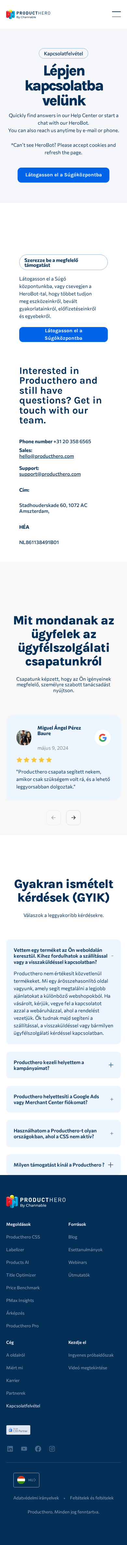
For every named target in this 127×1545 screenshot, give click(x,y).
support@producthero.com (50, 474)
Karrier (13, 1380)
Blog (72, 1236)
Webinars (77, 1262)
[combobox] (26, 1480)
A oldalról (15, 1355)
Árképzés (15, 1313)
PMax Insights (20, 1300)
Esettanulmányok (85, 1249)
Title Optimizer (21, 1275)
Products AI (17, 1262)
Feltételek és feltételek (92, 1497)
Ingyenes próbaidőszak (91, 1355)
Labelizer (15, 1249)
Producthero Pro (22, 1325)
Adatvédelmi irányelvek (36, 1497)
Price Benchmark (23, 1287)
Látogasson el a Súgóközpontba (63, 175)
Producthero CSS (23, 1236)
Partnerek (15, 1393)
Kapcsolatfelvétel (23, 1405)
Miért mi (14, 1367)
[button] (116, 14)
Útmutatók (79, 1275)
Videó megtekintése (87, 1367)
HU (21, 1480)
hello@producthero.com (46, 456)
